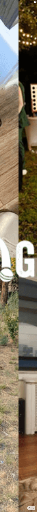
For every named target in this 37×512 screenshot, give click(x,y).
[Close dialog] (35, 2)
